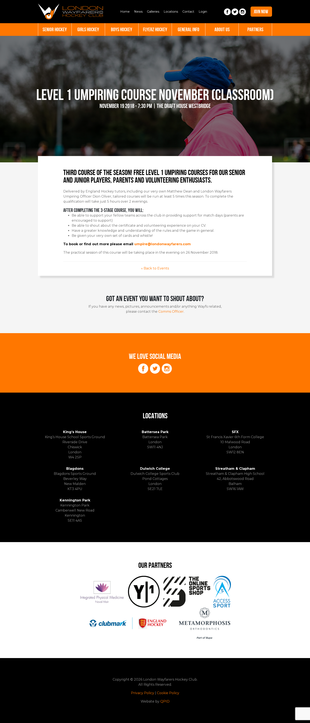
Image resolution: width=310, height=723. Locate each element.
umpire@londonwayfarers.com (162, 244)
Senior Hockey (55, 29)
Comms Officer (171, 312)
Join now (261, 11)
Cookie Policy (168, 693)
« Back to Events (155, 268)
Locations (171, 11)
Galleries (153, 11)
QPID (165, 701)
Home (125, 11)
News (138, 11)
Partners (255, 29)
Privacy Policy (142, 693)
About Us (222, 29)
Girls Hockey (88, 29)
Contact (188, 11)
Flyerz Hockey (155, 29)
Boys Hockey (121, 29)
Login (203, 11)
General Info (188, 29)
